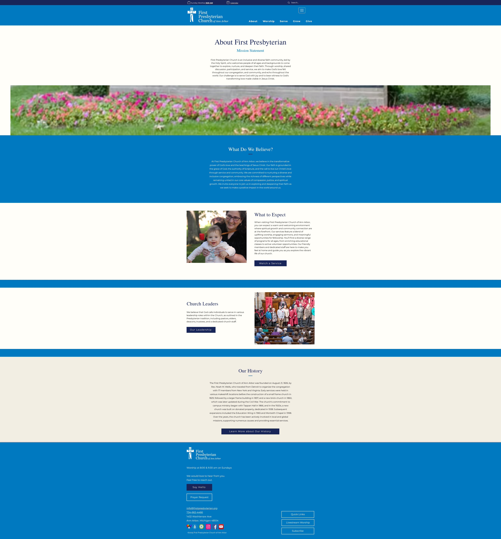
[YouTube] (221, 526)
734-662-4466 (195, 512)
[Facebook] (214, 526)
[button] (297, 21)
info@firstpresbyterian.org (202, 508)
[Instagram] (208, 526)
